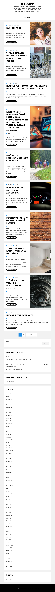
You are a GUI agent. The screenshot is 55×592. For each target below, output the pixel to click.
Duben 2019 (9, 529)
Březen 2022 (9, 483)
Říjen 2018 (8, 539)
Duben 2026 (9, 399)
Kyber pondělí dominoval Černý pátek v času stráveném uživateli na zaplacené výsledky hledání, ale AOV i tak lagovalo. (17, 121)
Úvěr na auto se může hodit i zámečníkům (14, 190)
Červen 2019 (9, 526)
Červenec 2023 (9, 461)
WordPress (39, 588)
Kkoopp (27, 4)
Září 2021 (8, 491)
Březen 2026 (9, 402)
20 (31, 334)
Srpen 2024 (9, 437)
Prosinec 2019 (9, 518)
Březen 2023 (9, 466)
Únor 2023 (8, 469)
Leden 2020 (9, 515)
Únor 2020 (8, 512)
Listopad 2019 (9, 520)
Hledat (7, 341)
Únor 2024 (8, 445)
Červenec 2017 (9, 561)
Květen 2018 (9, 550)
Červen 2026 (9, 394)
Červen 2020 (9, 510)
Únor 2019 (8, 534)
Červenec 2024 (9, 439)
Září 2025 (8, 410)
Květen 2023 (9, 464)
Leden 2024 (9, 448)
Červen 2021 (9, 496)
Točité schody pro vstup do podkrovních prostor (16, 284)
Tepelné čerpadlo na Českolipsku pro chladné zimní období (16, 57)
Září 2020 (8, 507)
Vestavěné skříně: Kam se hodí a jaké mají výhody (16, 251)
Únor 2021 (8, 499)
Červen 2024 (9, 442)
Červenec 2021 (9, 494)
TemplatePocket (26, 588)
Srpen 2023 (9, 458)
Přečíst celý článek (11, 42)
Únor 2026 (8, 404)
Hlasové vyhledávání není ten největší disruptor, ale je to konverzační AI (26, 87)
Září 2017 (8, 558)
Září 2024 (8, 434)
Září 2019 (8, 523)
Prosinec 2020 (9, 502)
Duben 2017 (8, 564)
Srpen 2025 (9, 412)
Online (15, 83)
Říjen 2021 (8, 488)
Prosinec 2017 (9, 556)
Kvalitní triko (13, 28)
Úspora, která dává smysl (20, 315)
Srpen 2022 (9, 472)
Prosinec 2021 (9, 485)
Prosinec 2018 (9, 537)
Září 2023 (8, 456)
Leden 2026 (9, 407)
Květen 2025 (9, 420)
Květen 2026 (9, 396)
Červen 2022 (9, 475)
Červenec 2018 (9, 545)
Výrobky (17, 25)
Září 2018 (8, 542)
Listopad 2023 (9, 453)
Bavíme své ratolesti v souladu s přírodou (17, 158)
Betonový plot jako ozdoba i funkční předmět (17, 220)
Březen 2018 (9, 553)
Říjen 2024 (8, 431)
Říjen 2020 (8, 504)
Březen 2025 (9, 426)
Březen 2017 (9, 566)
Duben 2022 (9, 480)
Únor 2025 (8, 429)
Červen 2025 (9, 418)
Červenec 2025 (9, 415)
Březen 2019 (9, 531)
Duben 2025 (9, 423)
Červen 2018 (9, 547)
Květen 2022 (9, 477)
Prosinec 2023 (9, 450)
